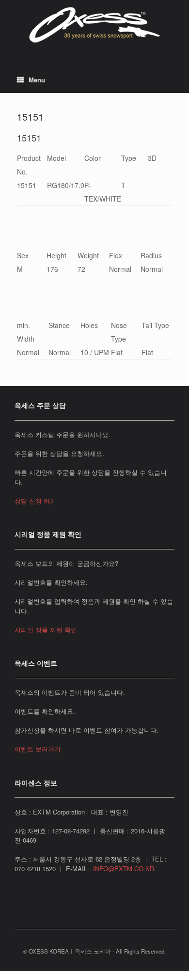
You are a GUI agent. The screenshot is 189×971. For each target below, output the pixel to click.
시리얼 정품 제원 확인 (46, 629)
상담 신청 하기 (35, 500)
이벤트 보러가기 (38, 748)
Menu (37, 79)
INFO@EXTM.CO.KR (123, 868)
